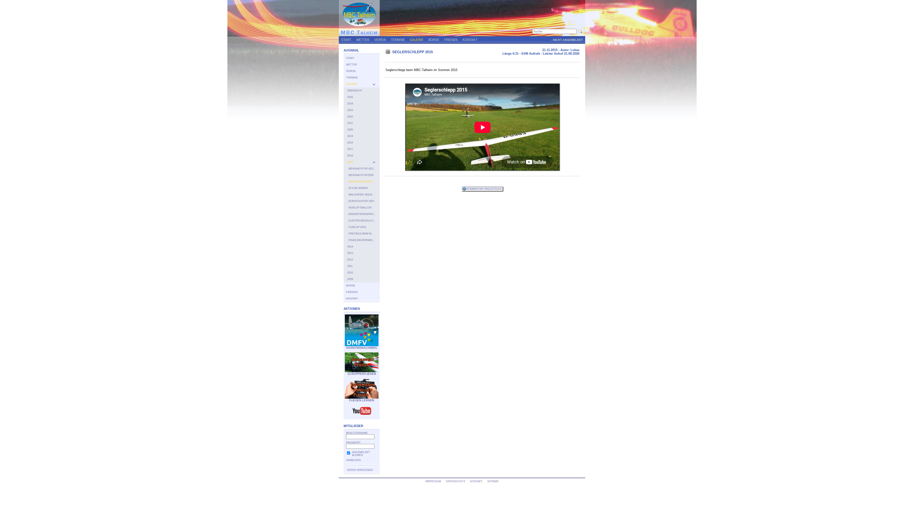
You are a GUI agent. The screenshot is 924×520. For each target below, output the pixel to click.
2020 (350, 129)
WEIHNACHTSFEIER (361, 175)
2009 (350, 279)
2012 (350, 259)
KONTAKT (470, 40)
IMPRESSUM (433, 481)
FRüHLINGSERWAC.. (361, 240)
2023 (350, 110)
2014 (350, 246)
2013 (350, 253)
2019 (350, 136)
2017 (350, 149)
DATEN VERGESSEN (360, 469)
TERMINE (398, 40)
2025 (350, 97)
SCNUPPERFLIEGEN (361, 374)
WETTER (362, 40)
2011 (350, 266)
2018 (350, 142)
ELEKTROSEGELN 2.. (361, 220)
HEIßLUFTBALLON (360, 207)
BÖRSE (433, 40)
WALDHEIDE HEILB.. (360, 194)
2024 (350, 103)
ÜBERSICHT (354, 90)
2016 (350, 155)
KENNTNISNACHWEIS (361, 348)
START (346, 40)
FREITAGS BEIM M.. (360, 233)
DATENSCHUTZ (455, 481)
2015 (350, 162)
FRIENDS (451, 40)
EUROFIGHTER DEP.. (361, 201)
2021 (350, 123)
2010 (350, 272)
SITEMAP (493, 481)
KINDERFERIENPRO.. (361, 214)
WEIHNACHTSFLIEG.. (361, 168)
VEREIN (380, 40)
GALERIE (417, 40)
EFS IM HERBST (358, 188)
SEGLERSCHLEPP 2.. (361, 181)
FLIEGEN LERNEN (361, 400)
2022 (350, 116)
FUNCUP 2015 (357, 227)
